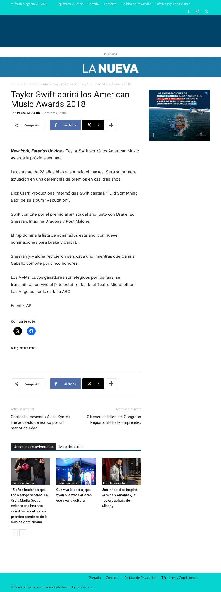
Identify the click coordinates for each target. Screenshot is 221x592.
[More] (111, 125)
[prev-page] (14, 532)
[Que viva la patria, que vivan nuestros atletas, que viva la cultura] (76, 471)
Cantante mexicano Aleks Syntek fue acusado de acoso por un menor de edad (40, 422)
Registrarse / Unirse (70, 4)
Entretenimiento (36, 84)
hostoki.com (86, 587)
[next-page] (22, 532)
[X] (206, 11)
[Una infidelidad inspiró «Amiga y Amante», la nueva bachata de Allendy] (121, 471)
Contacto (110, 4)
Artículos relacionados (33, 447)
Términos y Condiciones (173, 4)
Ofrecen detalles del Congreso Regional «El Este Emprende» (114, 419)
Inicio (15, 84)
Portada (93, 4)
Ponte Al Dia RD (28, 113)
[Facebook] (188, 11)
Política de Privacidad (136, 4)
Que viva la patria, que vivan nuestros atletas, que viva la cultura (74, 495)
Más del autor (71, 447)
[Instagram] (197, 11)
